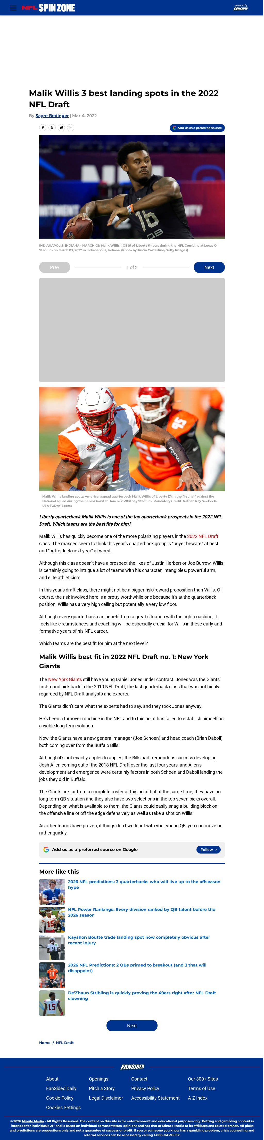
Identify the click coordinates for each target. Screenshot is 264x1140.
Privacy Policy (145, 1088)
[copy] (70, 127)
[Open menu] (13, 8)
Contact (139, 1079)
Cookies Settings (63, 1107)
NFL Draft (65, 1042)
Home (45, 1042)
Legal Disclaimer (106, 1098)
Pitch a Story (102, 1088)
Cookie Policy (59, 1098)
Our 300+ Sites (203, 1079)
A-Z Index (198, 1098)
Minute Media (33, 1121)
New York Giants (65, 679)
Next (209, 267)
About (52, 1079)
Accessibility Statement (155, 1098)
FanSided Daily (61, 1088)
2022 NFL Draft (202, 536)
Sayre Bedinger (52, 115)
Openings (98, 1079)
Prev (54, 267)
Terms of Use (201, 1088)
